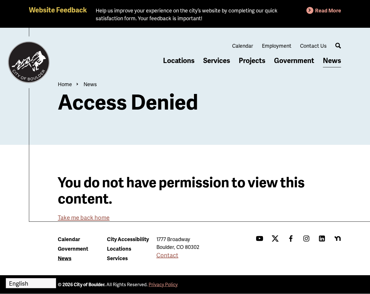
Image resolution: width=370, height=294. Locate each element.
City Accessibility (128, 239)
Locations (179, 60)
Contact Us (313, 45)
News (332, 60)
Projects (252, 60)
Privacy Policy (163, 284)
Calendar (242, 45)
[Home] (29, 62)
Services (216, 60)
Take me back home (84, 217)
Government (294, 60)
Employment (276, 45)
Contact (167, 255)
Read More (328, 10)
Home (65, 84)
